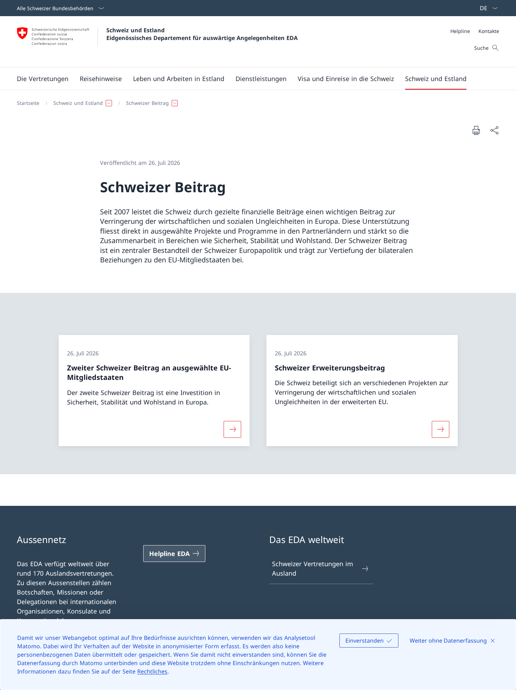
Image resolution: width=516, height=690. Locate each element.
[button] (42, 78)
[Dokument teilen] (494, 130)
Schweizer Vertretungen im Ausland (312, 568)
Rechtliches (152, 671)
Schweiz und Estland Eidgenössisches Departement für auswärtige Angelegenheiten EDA (202, 34)
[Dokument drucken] (476, 130)
